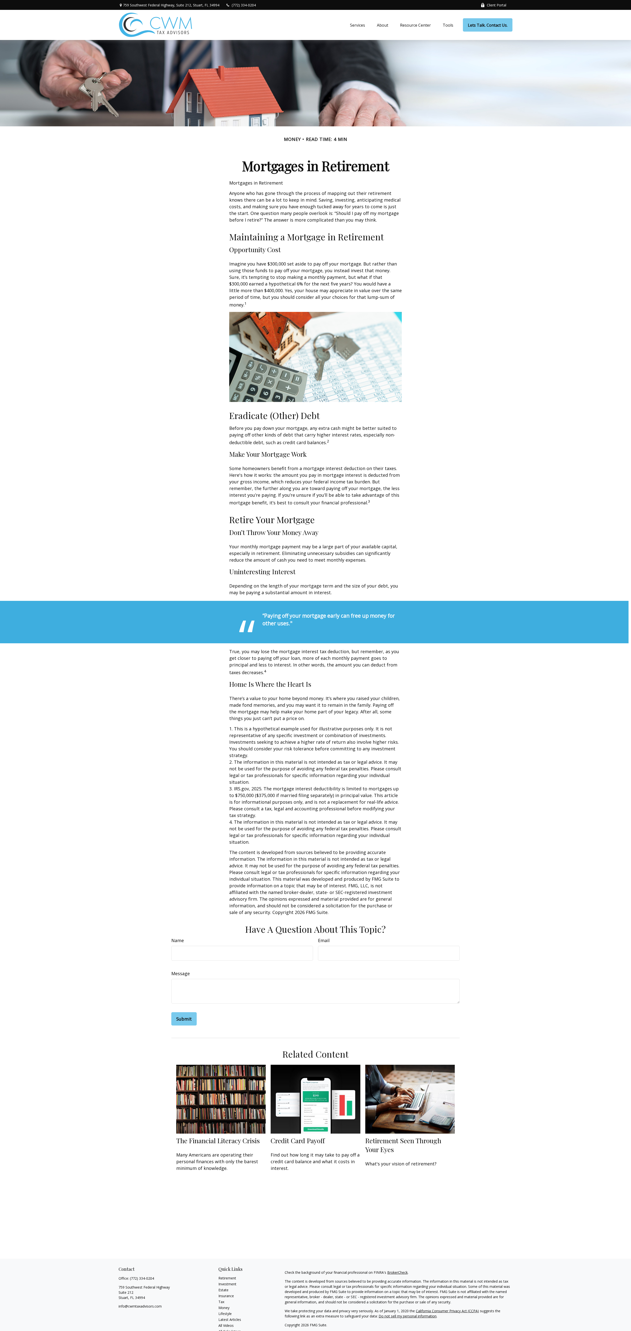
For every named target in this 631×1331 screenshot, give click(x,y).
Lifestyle (225, 1313)
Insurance (226, 1295)
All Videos (226, 1325)
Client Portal (496, 5)
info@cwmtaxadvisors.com (140, 1306)
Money (223, 1307)
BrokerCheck (397, 1272)
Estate (223, 1290)
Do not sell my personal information (408, 1316)
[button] (357, 25)
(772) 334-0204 (244, 5)
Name (177, 940)
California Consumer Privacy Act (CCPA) (447, 1311)
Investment (227, 1284)
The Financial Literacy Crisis (218, 1140)
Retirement (227, 1278)
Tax (221, 1301)
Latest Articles (229, 1319)
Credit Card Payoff (298, 1140)
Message (180, 973)
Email (324, 940)
